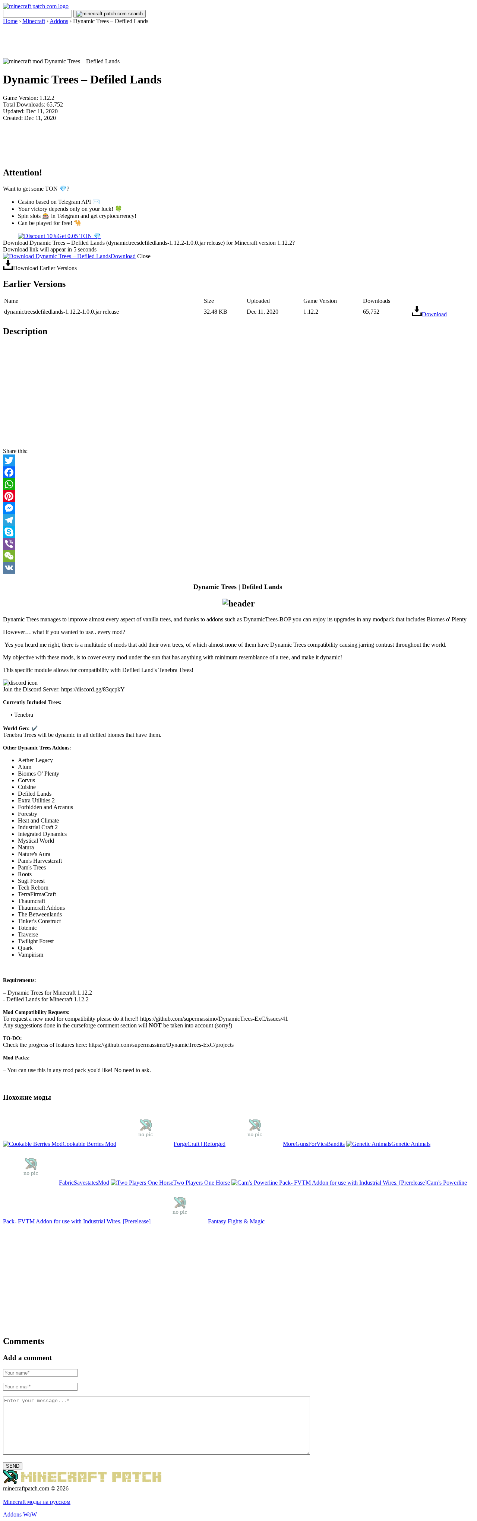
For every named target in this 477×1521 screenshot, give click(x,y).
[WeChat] (238, 556)
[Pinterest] (238, 496)
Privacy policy (20, 1495)
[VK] (238, 568)
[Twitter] (238, 460)
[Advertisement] (238, 41)
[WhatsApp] (238, 484)
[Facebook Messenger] (238, 508)
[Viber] (238, 544)
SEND (12, 1466)
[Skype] (238, 532)
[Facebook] (238, 472)
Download (123, 256)
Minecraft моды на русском (36, 1502)
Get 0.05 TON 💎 (79, 236)
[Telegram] (238, 520)
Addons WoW (20, 1514)
